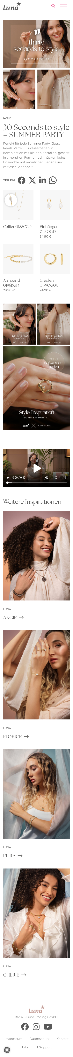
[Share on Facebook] (22, 180)
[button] (7, 1050)
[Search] (53, 6)
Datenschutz (39, 1039)
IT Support (44, 1047)
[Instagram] (36, 1029)
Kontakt (62, 1039)
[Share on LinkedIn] (42, 180)
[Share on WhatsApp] (53, 180)
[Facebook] (25, 1029)
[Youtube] (47, 1029)
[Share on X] (32, 180)
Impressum (13, 1039)
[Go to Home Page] (12, 6)
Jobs (25, 1047)
